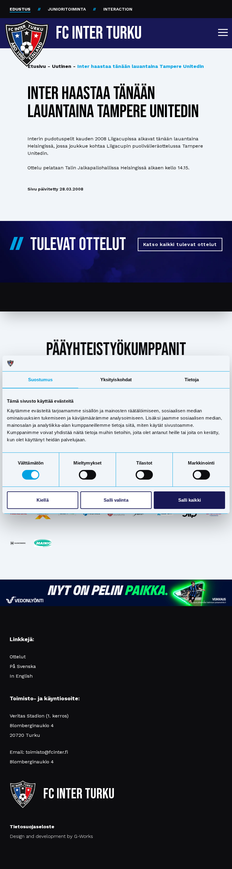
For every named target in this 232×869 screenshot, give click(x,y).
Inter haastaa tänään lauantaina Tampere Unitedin (138, 66)
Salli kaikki (189, 500)
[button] (223, 32)
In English (21, 676)
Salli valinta (116, 500)
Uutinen (59, 66)
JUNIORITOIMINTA (67, 9)
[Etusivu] (27, 30)
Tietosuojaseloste (32, 826)
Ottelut (18, 657)
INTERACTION (117, 9)
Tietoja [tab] (192, 379)
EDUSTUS (20, 9)
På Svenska (23, 666)
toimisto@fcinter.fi (47, 752)
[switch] (87, 475)
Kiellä (43, 500)
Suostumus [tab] (40, 379)
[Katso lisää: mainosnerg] (18, 543)
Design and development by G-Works (51, 836)
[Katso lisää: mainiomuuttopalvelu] (42, 543)
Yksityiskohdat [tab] (116, 379)
